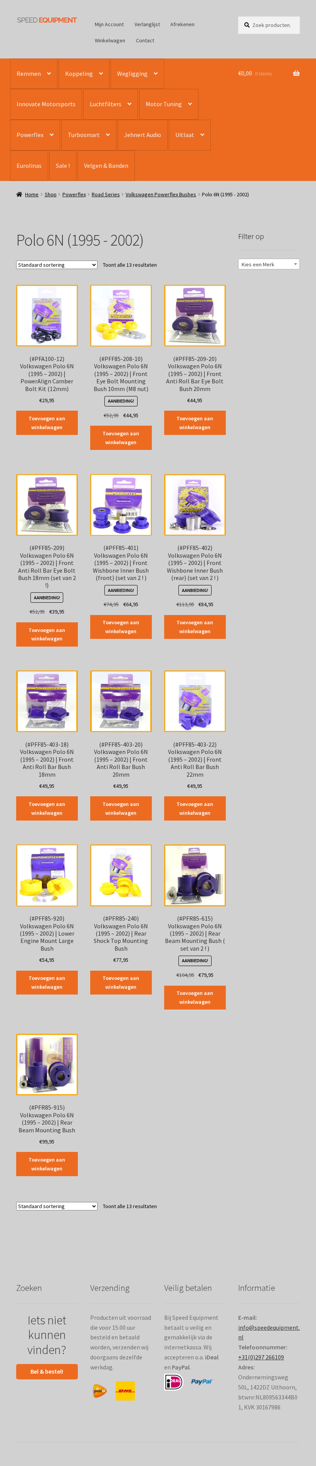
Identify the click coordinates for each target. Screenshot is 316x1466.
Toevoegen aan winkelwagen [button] (47, 423)
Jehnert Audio (142, 135)
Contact (145, 40)
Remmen (29, 73)
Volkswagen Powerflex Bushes (161, 194)
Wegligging (132, 73)
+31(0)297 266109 (261, 1357)
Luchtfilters (105, 104)
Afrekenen (182, 24)
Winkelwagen (110, 40)
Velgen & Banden (106, 165)
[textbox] (269, 264)
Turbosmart (84, 135)
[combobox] (269, 264)
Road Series (106, 194)
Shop (51, 194)
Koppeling (79, 73)
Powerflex (30, 135)
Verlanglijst (147, 24)
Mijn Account (109, 24)
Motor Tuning (164, 104)
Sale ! (63, 165)
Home (32, 194)
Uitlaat (184, 135)
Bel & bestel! (46, 1371)
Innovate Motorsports (46, 104)
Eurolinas (29, 165)
